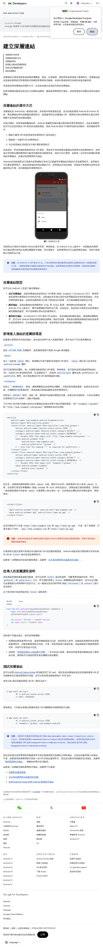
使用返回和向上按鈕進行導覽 (31, 652)
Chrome (6, 906)
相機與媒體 (41, 834)
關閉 (79, 31)
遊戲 (38, 822)
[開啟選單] (4, 3)
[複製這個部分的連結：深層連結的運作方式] (35, 105)
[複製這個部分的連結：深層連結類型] (25, 282)
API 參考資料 (41, 867)
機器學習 (40, 826)
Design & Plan (27, 36)
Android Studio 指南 (45, 859)
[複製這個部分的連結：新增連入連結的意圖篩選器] (44, 334)
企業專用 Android (10, 826)
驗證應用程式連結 (14, 761)
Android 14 (8, 871)
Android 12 (7, 880)
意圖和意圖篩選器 (17, 772)
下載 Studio (41, 871)
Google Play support (78, 867)
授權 (13, 928)
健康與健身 (41, 830)
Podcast (6, 847)
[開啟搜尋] (66, 3)
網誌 (5, 843)
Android (6, 822)
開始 (92, 31)
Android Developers (11, 36)
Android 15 (7, 867)
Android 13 (7, 876)
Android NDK (42, 876)
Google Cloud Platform (13, 914)
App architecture (13, 13)
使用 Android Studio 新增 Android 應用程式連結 (31, 782)
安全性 (6, 830)
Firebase (7, 910)
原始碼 (6, 834)
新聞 (5, 839)
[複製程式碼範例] (98, 414)
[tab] (9, 601)
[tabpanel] (51, 617)
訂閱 (43, 934)
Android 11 (7, 884)
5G (37, 843)
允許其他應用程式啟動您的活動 (63, 560)
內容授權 (36, 792)
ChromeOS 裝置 (77, 830)
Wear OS (73, 826)
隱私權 (39, 839)
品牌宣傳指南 (23, 928)
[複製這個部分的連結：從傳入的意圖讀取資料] (38, 571)
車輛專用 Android (77, 834)
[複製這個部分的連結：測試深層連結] (25, 666)
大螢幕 (72, 822)
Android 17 (7, 859)
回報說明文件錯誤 (77, 863)
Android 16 (8, 863)
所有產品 (7, 918)
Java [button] (21, 601)
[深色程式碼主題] (94, 414)
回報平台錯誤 (75, 859)
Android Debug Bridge (25, 672)
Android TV (74, 839)
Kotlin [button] (9, 601)
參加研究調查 (75, 871)
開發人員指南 (42, 863)
